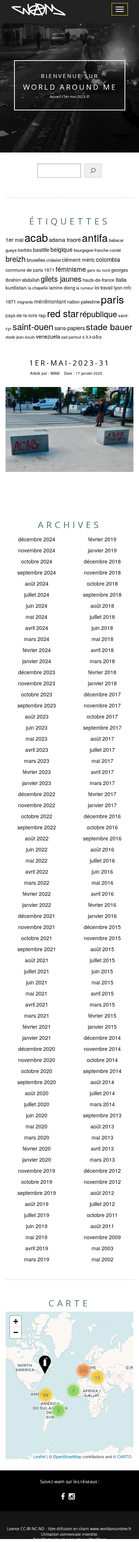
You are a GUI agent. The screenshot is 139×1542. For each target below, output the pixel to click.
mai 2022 (36, 860)
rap (42, 315)
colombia (108, 259)
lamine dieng (62, 287)
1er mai (14, 239)
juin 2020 (36, 1115)
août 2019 (37, 1203)
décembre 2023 (36, 672)
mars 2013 (102, 1159)
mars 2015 (102, 1004)
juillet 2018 (102, 616)
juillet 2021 (36, 971)
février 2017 (102, 794)
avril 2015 (102, 993)
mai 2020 (36, 1126)
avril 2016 (102, 893)
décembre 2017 (102, 694)
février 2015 (102, 1015)
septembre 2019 (36, 1192)
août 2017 (102, 738)
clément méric (78, 259)
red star (63, 313)
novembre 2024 (36, 550)
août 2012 (102, 1192)
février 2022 (37, 893)
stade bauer (109, 326)
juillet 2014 (102, 1093)
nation (73, 301)
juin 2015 (102, 971)
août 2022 (37, 838)
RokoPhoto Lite (46, 1539)
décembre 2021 (36, 915)
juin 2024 (36, 605)
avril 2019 (36, 1248)
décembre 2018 (102, 561)
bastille (41, 249)
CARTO (124, 1456)
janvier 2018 (102, 683)
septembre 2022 (36, 827)
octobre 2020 (36, 1071)
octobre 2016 (102, 827)
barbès (25, 250)
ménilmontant (50, 301)
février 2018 (102, 672)
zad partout (71, 337)
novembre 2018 (102, 572)
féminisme (71, 269)
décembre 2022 (36, 794)
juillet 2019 (36, 1215)
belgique (61, 249)
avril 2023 (36, 749)
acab (36, 237)
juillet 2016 (102, 860)
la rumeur (84, 288)
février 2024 (37, 650)
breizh (16, 258)
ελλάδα (92, 336)
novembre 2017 (102, 705)
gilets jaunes (61, 278)
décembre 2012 (102, 1170)
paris (112, 298)
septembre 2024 (36, 572)
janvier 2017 (102, 805)
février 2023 (37, 771)
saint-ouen (33, 326)
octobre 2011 (102, 1215)
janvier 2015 (102, 1026)
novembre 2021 (36, 927)
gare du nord (98, 270)
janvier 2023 (36, 783)
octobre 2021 (36, 938)
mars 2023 (36, 760)
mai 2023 (36, 738)
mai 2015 (102, 982)
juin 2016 (102, 871)
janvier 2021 (36, 1037)
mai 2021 (36, 993)
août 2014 (102, 1082)
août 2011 (102, 1226)
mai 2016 (102, 882)
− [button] (15, 1332)
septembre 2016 (102, 838)
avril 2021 (36, 1004)
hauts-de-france (99, 280)
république (98, 313)
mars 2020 (36, 1137)
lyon (118, 287)
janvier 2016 (102, 915)
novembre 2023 (36, 683)
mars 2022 (36, 882)
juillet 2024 (36, 594)
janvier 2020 (36, 1159)
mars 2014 (102, 1104)
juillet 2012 (102, 1203)
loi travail (104, 287)
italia (121, 279)
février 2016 (102, 904)
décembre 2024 (36, 539)
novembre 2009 (102, 1237)
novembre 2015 (102, 938)
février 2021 (37, 1026)
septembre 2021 (36, 949)
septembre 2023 (36, 705)
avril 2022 (36, 871)
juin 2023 (36, 727)
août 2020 (37, 1093)
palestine (90, 301)
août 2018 (102, 605)
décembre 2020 (36, 1048)
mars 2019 (36, 1259)
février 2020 (37, 1148)
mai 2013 (102, 1137)
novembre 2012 (102, 1181)
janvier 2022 (36, 904)
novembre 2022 (36, 805)
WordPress (97, 1539)
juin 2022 (36, 849)
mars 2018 (102, 661)
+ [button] (15, 1321)
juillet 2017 (102, 749)
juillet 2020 (36, 1104)
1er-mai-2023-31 (69, 363)
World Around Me (69, 87)
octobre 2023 (36, 694)
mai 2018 (102, 638)
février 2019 (102, 539)
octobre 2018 (102, 583)
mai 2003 (102, 1248)
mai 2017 (102, 760)
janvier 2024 (36, 661)
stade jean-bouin (20, 337)
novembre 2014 (102, 1048)
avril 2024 (36, 627)
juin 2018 (102, 627)
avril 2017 (102, 771)
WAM (54, 373)
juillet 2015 (102, 960)
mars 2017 (102, 783)
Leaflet (39, 1456)
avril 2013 (102, 1148)
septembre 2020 (36, 1082)
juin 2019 (36, 1226)
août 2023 (37, 716)
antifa (95, 237)
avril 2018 (102, 650)
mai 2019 (36, 1237)
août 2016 (102, 849)
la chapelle (38, 288)
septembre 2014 (102, 1071)
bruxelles (36, 259)
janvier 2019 (102, 550)
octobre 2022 (36, 816)
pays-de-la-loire (21, 315)
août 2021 (37, 960)
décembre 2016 (102, 816)
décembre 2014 (102, 1037)
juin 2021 (36, 982)
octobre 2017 (102, 716)
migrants (25, 302)
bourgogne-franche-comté (97, 250)
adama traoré (65, 239)
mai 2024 (36, 616)
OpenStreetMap (67, 1456)
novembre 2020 (36, 1059)
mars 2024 (36, 638)
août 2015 (102, 949)
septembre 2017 (102, 727)
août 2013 (102, 1126)
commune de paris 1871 (30, 270)
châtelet (53, 260)
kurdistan (16, 287)
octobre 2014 (102, 1059)
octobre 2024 (36, 561)
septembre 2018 (102, 594)
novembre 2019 (36, 1170)
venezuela (48, 336)
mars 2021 (36, 1015)
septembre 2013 (102, 1115)
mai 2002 (102, 1259)
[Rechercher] (93, 171)
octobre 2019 (36, 1181)
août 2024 (37, 583)
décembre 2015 (102, 927)
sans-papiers (69, 328)
